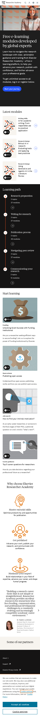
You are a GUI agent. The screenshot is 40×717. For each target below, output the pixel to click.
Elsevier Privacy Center (10, 670)
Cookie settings (26, 691)
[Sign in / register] (29, 2)
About (5, 658)
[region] (20, 695)
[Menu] (37, 2)
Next (38, 610)
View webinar (35, 125)
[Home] (13, 3)
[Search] (25, 2)
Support (5, 664)
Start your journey (12, 89)
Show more (12, 207)
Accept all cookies (20, 704)
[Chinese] (33, 2)
